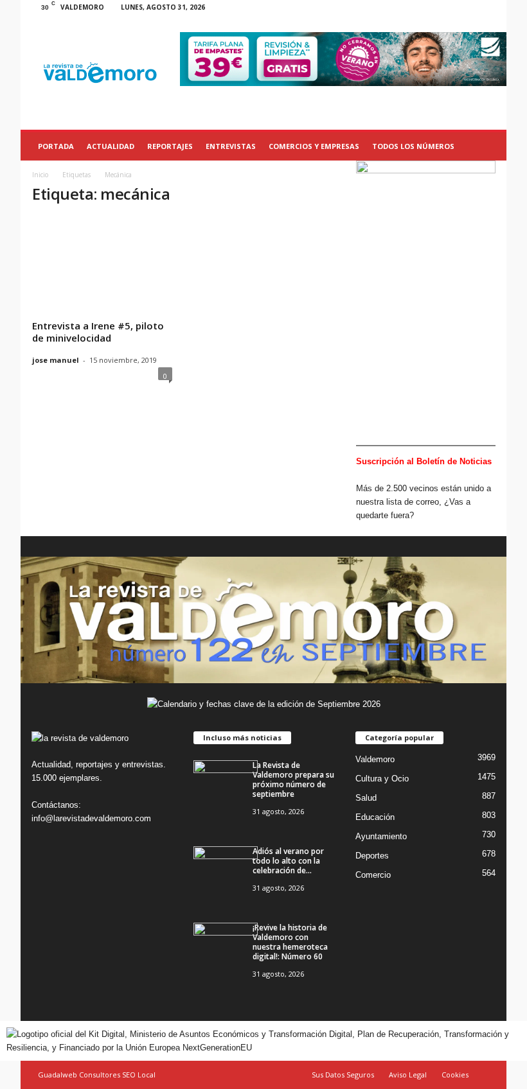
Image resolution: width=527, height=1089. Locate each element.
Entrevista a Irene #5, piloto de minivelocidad (98, 331)
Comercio (373, 875)
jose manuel (55, 360)
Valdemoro (375, 759)
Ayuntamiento (381, 836)
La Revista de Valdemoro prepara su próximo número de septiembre (293, 779)
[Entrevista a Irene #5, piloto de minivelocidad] (102, 258)
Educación (375, 817)
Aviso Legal (408, 1074)
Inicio (40, 174)
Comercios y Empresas (314, 146)
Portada (56, 146)
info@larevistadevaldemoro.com (91, 818)
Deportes (372, 855)
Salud (366, 798)
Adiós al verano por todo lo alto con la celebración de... (288, 861)
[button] (487, 146)
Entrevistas (231, 146)
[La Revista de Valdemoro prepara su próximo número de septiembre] (225, 784)
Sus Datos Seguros (343, 1074)
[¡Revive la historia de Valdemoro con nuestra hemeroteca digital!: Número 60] (225, 947)
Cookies (455, 1074)
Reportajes (170, 146)
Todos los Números (413, 146)
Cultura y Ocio (382, 778)
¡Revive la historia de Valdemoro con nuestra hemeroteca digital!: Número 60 (290, 942)
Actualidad (110, 146)
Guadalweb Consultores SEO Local (97, 1074)
